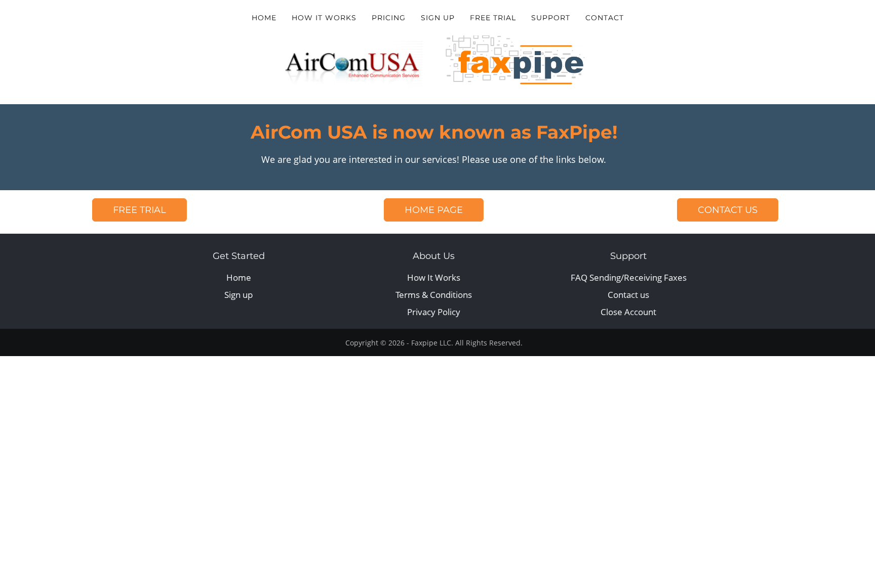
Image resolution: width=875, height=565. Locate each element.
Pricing (389, 17)
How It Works (324, 17)
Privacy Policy (433, 312)
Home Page (434, 209)
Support (550, 17)
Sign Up (438, 17)
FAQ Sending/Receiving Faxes (629, 277)
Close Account (628, 312)
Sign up (238, 294)
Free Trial (493, 17)
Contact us (628, 294)
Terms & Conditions (433, 294)
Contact (604, 17)
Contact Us (728, 209)
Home (264, 17)
